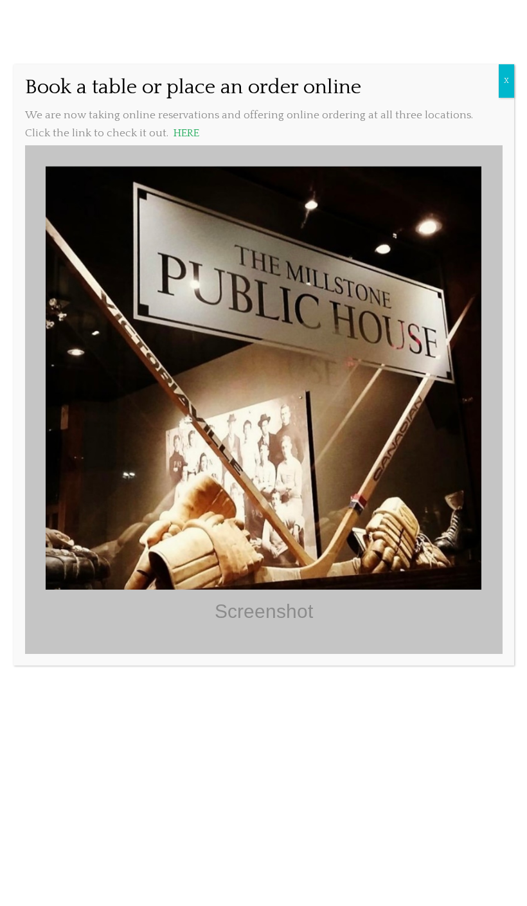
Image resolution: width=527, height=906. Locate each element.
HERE (186, 133)
